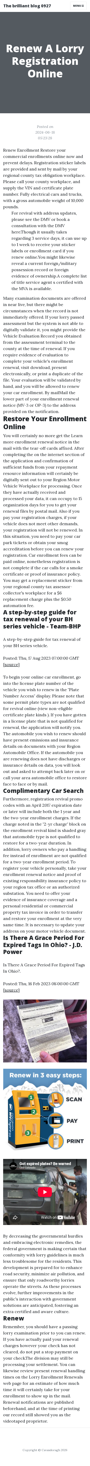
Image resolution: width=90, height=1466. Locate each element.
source (11, 664)
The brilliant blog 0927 (27, 6)
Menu (77, 6)
